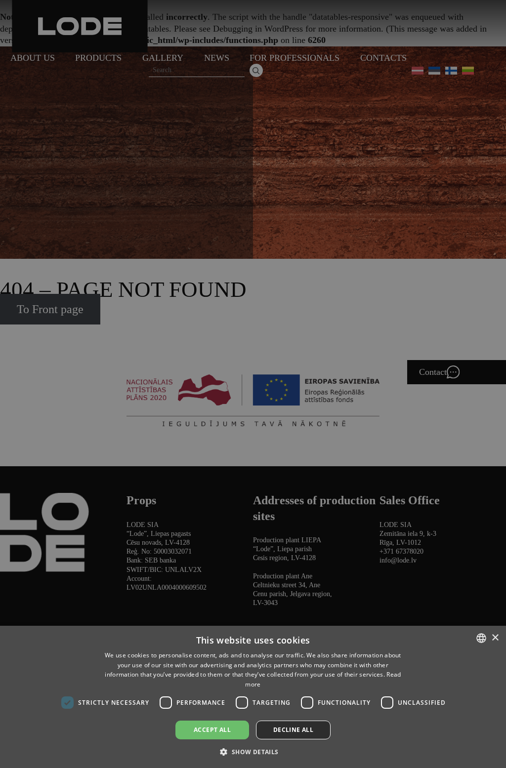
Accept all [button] (212, 730)
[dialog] (253, 384)
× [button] (495, 638)
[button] (252, 751)
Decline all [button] (293, 730)
